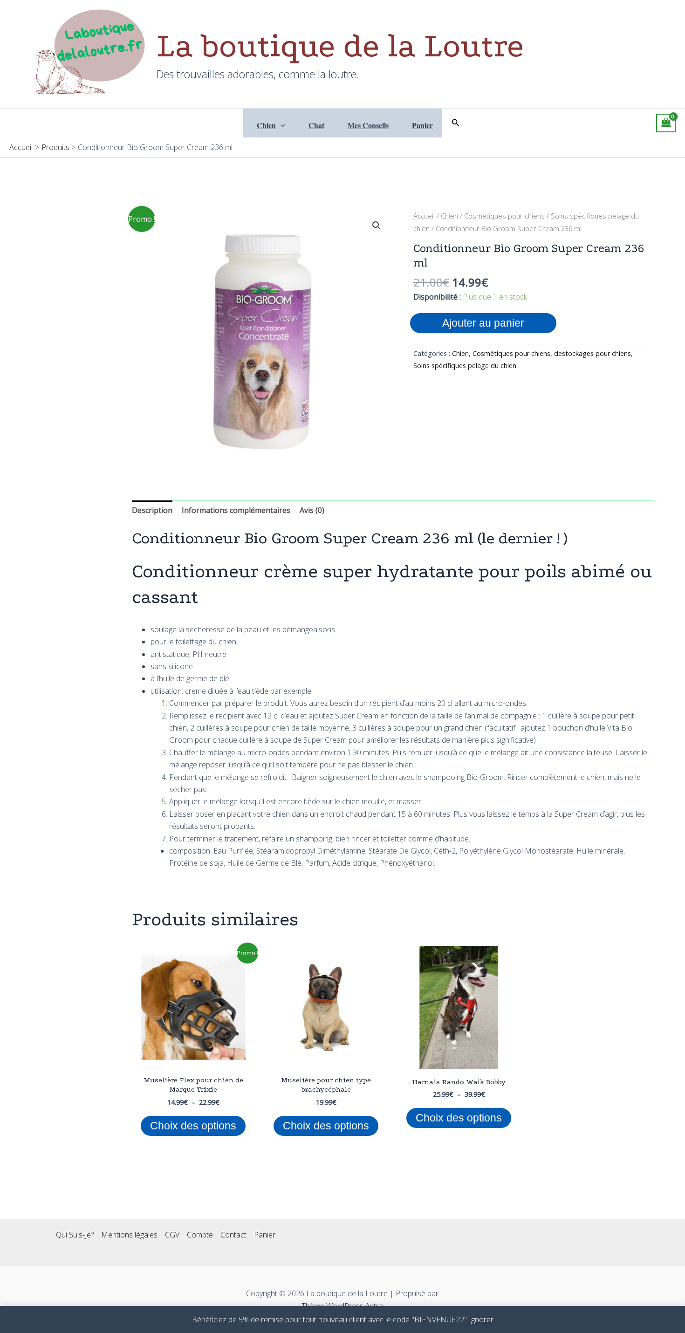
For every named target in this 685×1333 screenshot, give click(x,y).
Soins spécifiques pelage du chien (464, 365)
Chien (266, 125)
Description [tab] (152, 510)
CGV (172, 1235)
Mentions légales (129, 1235)
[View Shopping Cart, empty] (666, 123)
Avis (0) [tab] (312, 510)
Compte (200, 1235)
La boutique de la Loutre (340, 46)
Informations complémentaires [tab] (236, 510)
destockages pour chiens (592, 353)
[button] (280, 125)
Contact (233, 1235)
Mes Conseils (368, 125)
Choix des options (193, 1126)
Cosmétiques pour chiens (504, 215)
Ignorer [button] (481, 1319)
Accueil (424, 215)
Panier (422, 125)
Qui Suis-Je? (75, 1235)
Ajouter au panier (483, 323)
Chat (316, 125)
